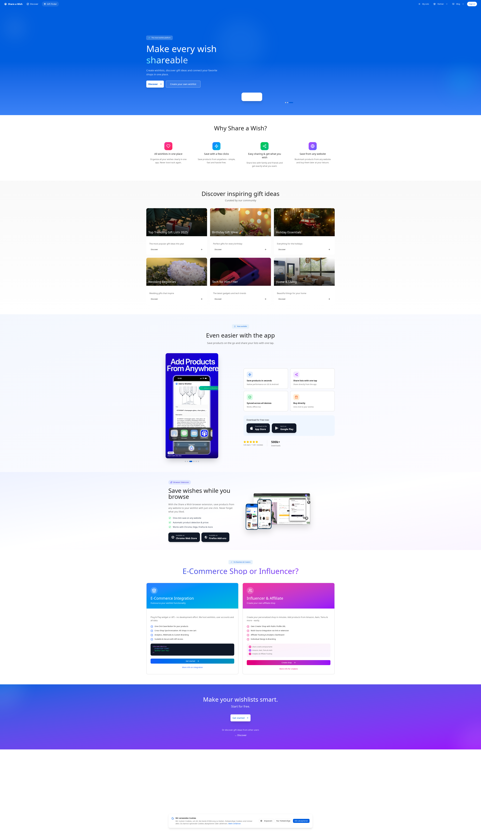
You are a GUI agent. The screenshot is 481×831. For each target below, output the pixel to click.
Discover (153, 84)
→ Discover (240, 735)
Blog (458, 4)
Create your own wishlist (183, 84)
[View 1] (285, 102)
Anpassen (268, 821)
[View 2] (289, 102)
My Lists (425, 4)
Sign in (472, 4)
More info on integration (192, 667)
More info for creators (288, 669)
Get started (190, 661)
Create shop (287, 662)
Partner (441, 4)
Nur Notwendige (283, 821)
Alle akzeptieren (301, 821)
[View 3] (292, 102)
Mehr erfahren (234, 823)
